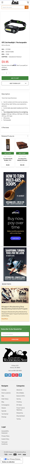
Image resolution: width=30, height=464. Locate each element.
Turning (18, 419)
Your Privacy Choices (13, 459)
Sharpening (19, 413)
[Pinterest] (16, 375)
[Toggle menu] (2, 2)
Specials (4, 411)
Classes (4, 408)
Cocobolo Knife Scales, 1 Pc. (7, 159)
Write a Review (6, 45)
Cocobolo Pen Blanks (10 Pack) (22, 159)
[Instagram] (6, 375)
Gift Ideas (19, 405)
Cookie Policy (5, 439)
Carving (18, 399)
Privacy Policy (5, 436)
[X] (23, 375)
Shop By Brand (20, 416)
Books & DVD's (20, 396)
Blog (3, 402)
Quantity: (5, 69)
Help (3, 396)
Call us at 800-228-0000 (15, 370)
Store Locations (6, 393)
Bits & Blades (20, 393)
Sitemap (4, 417)
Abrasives (19, 390)
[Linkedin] (20, 375)
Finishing (19, 402)
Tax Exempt (5, 414)
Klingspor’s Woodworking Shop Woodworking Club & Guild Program (15, 308)
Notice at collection (8, 462)
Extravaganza (5, 405)
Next (27, 136)
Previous (25, 136)
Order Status (5, 399)
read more (5, 318)
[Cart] (28, 2)
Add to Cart (7, 153)
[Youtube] (13, 375)
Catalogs (4, 390)
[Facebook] (9, 375)
